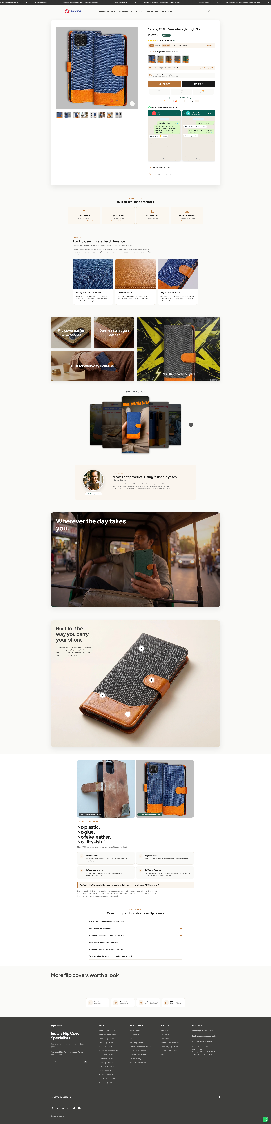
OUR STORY (167, 11)
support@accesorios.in (206, 1036)
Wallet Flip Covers (106, 1042)
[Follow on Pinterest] (73, 1108)
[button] (265, 1119)
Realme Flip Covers (107, 1082)
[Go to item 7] (110, 115)
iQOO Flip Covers (106, 1054)
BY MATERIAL (124, 11)
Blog (163, 1054)
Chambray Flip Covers (169, 1047)
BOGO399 (165, 45)
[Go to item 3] (76, 115)
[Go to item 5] (93, 115)
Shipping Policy (136, 1042)
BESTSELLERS (152, 11)
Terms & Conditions (138, 1062)
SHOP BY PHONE (106, 11)
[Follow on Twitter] (57, 1108)
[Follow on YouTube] (79, 1108)
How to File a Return (138, 1054)
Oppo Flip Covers (106, 1058)
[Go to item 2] (67, 115)
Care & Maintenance (169, 1050)
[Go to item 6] (101, 115)
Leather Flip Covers (107, 1039)
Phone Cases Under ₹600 (171, 1042)
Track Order (134, 1031)
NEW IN (139, 11)
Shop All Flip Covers (107, 1031)
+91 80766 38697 (208, 1031)
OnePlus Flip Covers (107, 1078)
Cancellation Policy (138, 1050)
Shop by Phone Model (108, 1035)
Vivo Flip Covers (105, 1047)
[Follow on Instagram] (63, 1108)
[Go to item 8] (118, 115)
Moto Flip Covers (106, 1062)
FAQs (132, 1039)
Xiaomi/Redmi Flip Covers (109, 1050)
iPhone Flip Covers (106, 1070)
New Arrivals (165, 1035)
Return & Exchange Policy (140, 1047)
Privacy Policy (135, 1058)
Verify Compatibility (206, 68)
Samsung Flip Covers (107, 1074)
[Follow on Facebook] (52, 1108)
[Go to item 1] (59, 115)
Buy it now (198, 84)
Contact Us (134, 1035)
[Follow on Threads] (68, 1108)
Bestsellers (165, 1039)
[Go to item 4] (84, 115)
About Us (164, 1031)
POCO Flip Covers (106, 1066)
